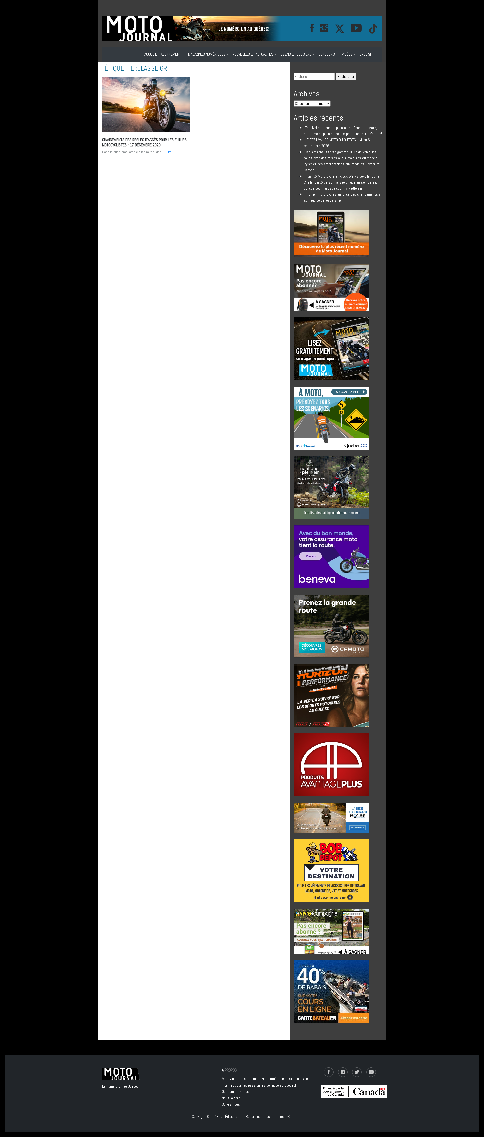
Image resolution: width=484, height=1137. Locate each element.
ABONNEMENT (171, 54)
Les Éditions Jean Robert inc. (240, 1116)
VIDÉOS (347, 54)
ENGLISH (365, 54)
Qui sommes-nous (235, 1091)
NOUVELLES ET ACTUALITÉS (252, 54)
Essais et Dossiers (296, 54)
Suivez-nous (231, 1104)
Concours (327, 54)
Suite (168, 152)
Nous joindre (231, 1098)
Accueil (150, 54)
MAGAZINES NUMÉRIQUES (206, 54)
